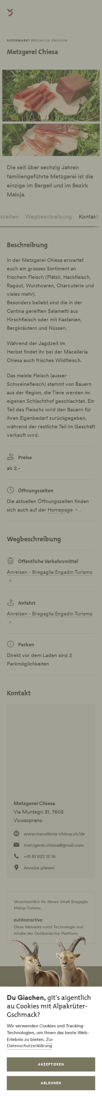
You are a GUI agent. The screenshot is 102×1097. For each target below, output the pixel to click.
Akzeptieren (51, 1064)
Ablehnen (51, 1083)
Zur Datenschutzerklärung (30, 1042)
